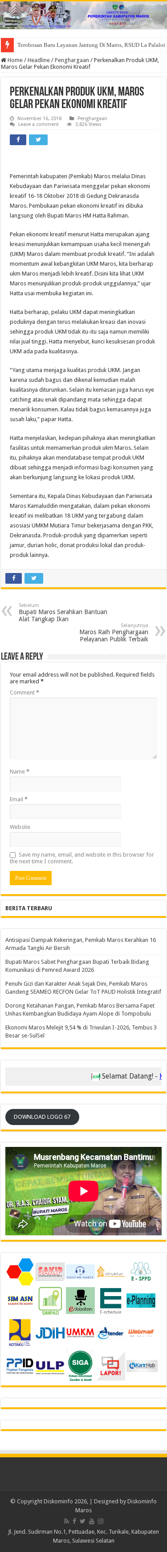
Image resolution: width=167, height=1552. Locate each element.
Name (19, 771)
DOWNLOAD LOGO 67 (42, 1116)
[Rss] (66, 1521)
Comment (24, 692)
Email (19, 799)
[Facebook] (74, 1521)
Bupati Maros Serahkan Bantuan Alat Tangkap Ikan (63, 612)
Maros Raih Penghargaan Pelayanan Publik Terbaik (113, 633)
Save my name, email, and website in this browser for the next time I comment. (82, 858)
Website (20, 827)
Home (14, 60)
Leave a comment (38, 124)
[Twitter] (82, 1521)
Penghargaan (72, 60)
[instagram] (100, 1521)
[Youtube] (91, 1521)
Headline (39, 60)
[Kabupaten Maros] (83, 15)
